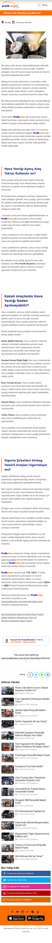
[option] (26, 641)
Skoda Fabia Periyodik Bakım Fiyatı (30, 711)
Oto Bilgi (8, 23)
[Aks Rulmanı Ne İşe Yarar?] (7, 859)
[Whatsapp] (42, 674)
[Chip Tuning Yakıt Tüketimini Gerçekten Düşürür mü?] (7, 780)
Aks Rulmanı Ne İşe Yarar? (29, 856)
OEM (26, 222)
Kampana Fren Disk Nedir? (29, 766)
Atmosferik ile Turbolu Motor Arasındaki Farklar (30, 790)
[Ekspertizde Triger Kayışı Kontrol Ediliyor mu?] (7, 836)
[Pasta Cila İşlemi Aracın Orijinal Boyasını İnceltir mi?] (7, 690)
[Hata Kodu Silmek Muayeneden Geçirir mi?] (7, 825)
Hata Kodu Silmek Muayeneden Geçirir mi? (32, 824)
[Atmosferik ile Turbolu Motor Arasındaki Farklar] (7, 792)
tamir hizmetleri (8, 560)
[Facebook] (30, 674)
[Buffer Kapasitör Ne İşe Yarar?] (7, 724)
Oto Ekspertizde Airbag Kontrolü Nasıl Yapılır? (22, 614)
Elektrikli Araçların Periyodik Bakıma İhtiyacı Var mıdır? (29, 734)
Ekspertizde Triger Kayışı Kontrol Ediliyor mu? (32, 835)
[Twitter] (36, 674)
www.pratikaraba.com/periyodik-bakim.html (22, 601)
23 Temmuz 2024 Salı (23, 23)
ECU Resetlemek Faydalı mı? (30, 811)
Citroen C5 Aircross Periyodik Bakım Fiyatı (30, 846)
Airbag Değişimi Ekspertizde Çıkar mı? (19, 617)
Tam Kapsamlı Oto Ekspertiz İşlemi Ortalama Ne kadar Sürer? (32, 745)
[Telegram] (47, 674)
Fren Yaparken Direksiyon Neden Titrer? (32, 700)
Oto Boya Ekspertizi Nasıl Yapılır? (16, 621)
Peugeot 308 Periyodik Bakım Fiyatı (30, 801)
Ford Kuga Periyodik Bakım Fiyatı (32, 755)
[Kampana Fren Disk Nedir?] (7, 769)
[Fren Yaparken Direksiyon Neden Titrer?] (7, 702)
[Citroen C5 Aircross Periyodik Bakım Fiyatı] (7, 848)
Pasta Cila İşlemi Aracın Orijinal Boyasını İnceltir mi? (31, 689)
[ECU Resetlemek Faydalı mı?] (7, 814)
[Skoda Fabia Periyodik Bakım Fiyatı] (7, 713)
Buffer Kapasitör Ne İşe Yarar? (31, 721)
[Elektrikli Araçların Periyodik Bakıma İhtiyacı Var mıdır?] (7, 735)
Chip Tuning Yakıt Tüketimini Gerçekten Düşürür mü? (30, 779)
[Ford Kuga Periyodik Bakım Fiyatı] (7, 758)
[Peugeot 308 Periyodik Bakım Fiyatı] (7, 803)
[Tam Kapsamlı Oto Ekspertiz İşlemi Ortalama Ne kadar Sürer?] (7, 747)
